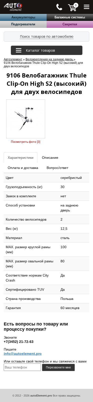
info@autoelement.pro (23, 354)
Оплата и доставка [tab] (23, 168)
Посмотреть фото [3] (25, 142)
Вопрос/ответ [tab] (57, 168)
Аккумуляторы (23, 17)
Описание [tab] (50, 158)
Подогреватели (23, 24)
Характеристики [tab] (20, 158)
